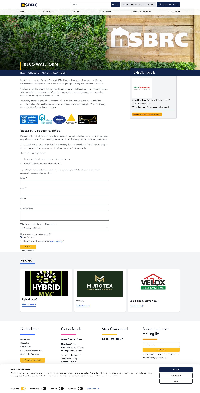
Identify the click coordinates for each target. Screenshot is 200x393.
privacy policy (56, 241)
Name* (23, 178)
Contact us (136, 4)
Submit (28, 247)
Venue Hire (148, 4)
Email (24, 237)
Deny (176, 381)
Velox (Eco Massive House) (144, 300)
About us (47, 11)
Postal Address (26, 208)
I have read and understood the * (43, 241)
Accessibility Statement (29, 354)
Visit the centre (105, 11)
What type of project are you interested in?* (39, 224)
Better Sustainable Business (31, 350)
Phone (23, 198)
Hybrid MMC (29, 299)
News (125, 4)
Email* (23, 188)
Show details (91, 388)
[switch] (43, 388)
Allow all (176, 370)
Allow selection (176, 375)
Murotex (80, 300)
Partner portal (25, 346)
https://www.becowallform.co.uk (155, 106)
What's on (74, 11)
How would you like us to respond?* (36, 234)
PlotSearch (172, 11)
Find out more (28, 304)
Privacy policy (25, 339)
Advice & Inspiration (139, 11)
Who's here (45, 72)
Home (23, 11)
